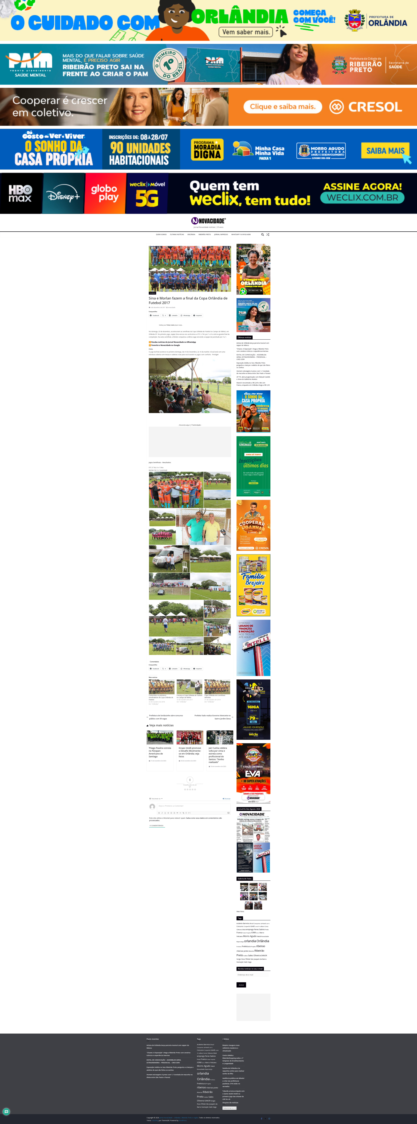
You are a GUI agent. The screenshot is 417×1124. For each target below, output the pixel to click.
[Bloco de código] (180, 813)
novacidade (171, 307)
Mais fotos (240, 911)
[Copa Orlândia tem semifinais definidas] (217, 686)
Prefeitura (246, 946)
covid (252, 926)
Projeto (253, 946)
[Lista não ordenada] (174, 813)
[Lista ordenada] (171, 813)
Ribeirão (251, 951)
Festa (267, 930)
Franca (239, 932)
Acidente (240, 923)
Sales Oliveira (254, 955)
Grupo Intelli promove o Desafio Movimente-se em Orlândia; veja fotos (190, 752)
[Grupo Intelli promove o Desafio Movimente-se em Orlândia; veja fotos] (190, 732)
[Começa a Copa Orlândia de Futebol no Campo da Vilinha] (189, 686)
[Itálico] (162, 813)
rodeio (245, 956)
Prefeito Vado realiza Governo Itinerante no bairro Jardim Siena (213, 717)
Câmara (239, 930)
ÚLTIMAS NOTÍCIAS (177, 234)
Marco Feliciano (210, 1062)
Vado (245, 962)
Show (248, 959)
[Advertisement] (190, 442)
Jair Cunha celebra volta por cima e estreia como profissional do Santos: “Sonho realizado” (218, 755)
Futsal (244, 933)
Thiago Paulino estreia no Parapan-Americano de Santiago (160, 752)
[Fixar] (168, 813)
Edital (244, 930)
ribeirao (260, 946)
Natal (259, 936)
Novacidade (265, 936)
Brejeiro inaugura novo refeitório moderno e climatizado (231, 1048)
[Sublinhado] (165, 813)
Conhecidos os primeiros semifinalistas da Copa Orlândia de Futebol (161, 697)
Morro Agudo (249, 936)
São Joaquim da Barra (258, 959)
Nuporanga (240, 941)
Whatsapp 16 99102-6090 (241, 234)
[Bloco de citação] (177, 813)
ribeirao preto (242, 951)
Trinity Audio (170, 325)
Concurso (240, 926)
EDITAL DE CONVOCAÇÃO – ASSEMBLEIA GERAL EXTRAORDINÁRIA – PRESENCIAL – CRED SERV (252, 357)
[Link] (183, 813)
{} (186, 813)
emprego (250, 929)
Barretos (246, 923)
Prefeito (239, 946)
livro (257, 933)
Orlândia (191, 234)
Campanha (257, 923)
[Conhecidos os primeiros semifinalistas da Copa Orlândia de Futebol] (162, 686)
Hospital (248, 933)
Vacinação (240, 962)
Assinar (241, 985)
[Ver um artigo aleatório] (267, 234)
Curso (266, 926)
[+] (189, 813)
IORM (253, 932)
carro (268, 923)
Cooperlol (247, 926)
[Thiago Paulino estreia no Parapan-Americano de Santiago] (160, 732)
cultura (262, 926)
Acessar (227, 799)
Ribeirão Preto (205, 234)
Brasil (252, 923)
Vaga (249, 962)
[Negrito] (159, 813)
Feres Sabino (259, 929)
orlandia (250, 941)
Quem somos (161, 234)
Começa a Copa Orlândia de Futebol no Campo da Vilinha (189, 696)
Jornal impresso (221, 234)
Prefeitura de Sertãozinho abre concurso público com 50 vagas (166, 717)
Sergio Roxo (241, 959)
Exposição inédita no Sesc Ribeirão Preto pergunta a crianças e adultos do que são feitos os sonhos (253, 365)
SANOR (264, 955)
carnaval (263, 923)
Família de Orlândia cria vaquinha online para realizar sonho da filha (233, 1071)
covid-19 (257, 926)
